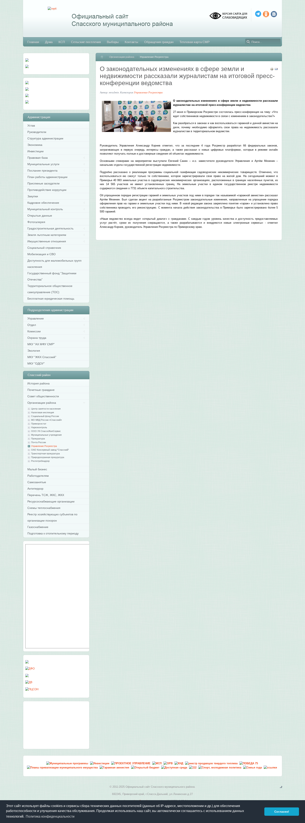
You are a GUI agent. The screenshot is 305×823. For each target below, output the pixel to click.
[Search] (248, 42)
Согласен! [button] (281, 811)
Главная (104, 57)
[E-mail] (276, 69)
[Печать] (271, 69)
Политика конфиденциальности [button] (50, 816)
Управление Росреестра (148, 92)
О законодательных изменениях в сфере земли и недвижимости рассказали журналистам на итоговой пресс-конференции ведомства (187, 75)
